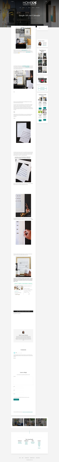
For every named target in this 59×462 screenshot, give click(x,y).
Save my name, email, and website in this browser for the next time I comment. (21, 397)
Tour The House (42, 87)
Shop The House (42, 89)
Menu (46, 1)
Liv (16, 352)
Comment (15, 376)
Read (40, 108)
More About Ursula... (45, 45)
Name (14, 386)
